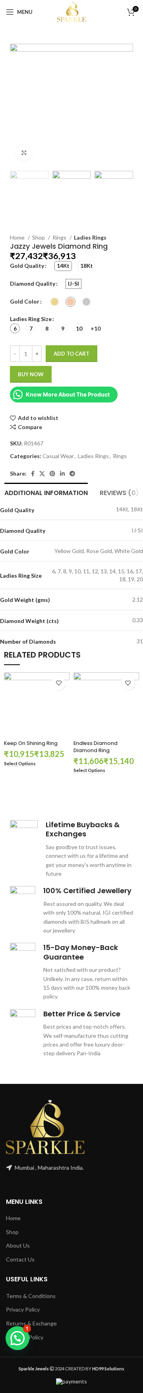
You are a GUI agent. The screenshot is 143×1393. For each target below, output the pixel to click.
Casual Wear (58, 456)
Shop (39, 237)
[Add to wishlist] (59, 683)
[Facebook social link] (33, 473)
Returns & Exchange (31, 1323)
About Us (18, 1245)
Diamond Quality (32, 283)
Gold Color (24, 301)
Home (18, 237)
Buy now (31, 374)
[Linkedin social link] (62, 473)
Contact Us (20, 1259)
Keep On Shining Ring (31, 743)
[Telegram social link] (72, 473)
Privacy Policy (23, 1309)
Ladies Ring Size (31, 318)
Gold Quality (27, 265)
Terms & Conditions (31, 1295)
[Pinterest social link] (52, 473)
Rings (60, 237)
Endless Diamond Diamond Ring (95, 747)
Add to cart (71, 353)
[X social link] (42, 473)
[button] (17, 1338)
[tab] (46, 492)
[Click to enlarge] (24, 153)
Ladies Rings (90, 237)
